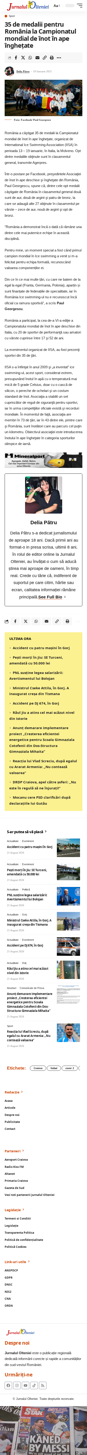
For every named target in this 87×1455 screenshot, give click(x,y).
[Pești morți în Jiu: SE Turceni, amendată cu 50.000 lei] (68, 871)
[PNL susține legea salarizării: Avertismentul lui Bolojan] (68, 896)
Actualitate (13, 841)
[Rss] (42, 1385)
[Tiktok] (34, 1385)
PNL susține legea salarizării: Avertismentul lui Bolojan (27, 897)
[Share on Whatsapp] (30, 57)
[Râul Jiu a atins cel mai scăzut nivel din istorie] (68, 969)
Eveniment (28, 841)
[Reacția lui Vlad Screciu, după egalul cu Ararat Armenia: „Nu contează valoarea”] (68, 1032)
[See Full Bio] (65, 597)
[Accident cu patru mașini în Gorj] (68, 848)
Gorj (24, 914)
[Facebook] (8, 1385)
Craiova (38, 1068)
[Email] (37, 57)
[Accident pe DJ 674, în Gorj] (68, 946)
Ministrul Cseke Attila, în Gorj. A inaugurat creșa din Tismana (29, 922)
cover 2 (69, 1068)
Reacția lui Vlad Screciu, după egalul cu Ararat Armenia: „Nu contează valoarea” (43, 767)
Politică (26, 889)
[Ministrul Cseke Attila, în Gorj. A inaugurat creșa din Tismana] (68, 921)
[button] (56, 6)
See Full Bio (50, 597)
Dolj (24, 963)
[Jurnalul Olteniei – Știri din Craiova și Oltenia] (28, 5)
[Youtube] (25, 1385)
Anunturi (11, 988)
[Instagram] (17, 1385)
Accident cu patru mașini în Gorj (41, 647)
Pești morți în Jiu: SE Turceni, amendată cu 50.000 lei (27, 872)
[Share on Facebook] (16, 57)
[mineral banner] (43, 460)
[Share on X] (23, 57)
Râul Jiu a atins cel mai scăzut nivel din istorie (27, 970)
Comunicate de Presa (32, 988)
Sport (12, 16)
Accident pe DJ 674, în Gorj (36, 703)
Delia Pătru (22, 71)
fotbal (54, 1068)
